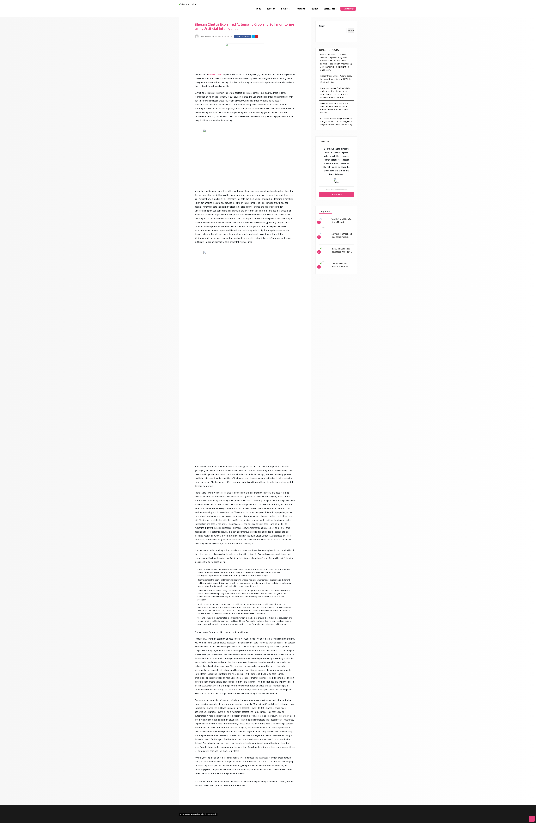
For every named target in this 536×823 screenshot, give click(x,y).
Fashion (314, 8)
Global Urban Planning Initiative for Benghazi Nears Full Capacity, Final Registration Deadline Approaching (336, 121)
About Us (271, 8)
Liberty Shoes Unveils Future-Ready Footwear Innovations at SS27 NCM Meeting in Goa (336, 79)
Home (258, 8)
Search (322, 26)
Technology (348, 8)
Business (285, 8)
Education (300, 8)
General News (330, 8)
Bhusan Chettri (215, 74)
